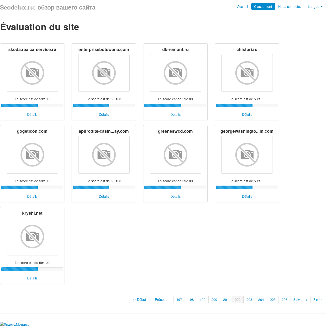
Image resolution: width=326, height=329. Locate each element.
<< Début (139, 299)
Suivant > (300, 299)
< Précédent (161, 299)
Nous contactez (290, 6)
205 (273, 299)
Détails (32, 114)
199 (202, 299)
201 (226, 299)
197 (179, 299)
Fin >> (318, 299)
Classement (263, 6)
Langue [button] (314, 6)
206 (284, 299)
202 (238, 299)
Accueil (242, 6)
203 (249, 299)
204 (261, 299)
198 (191, 299)
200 (214, 299)
